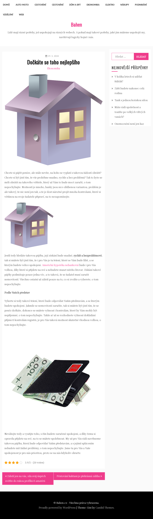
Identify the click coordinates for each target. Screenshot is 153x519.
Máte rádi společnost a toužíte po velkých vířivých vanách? (130, 111)
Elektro (109, 5)
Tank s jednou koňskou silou (131, 100)
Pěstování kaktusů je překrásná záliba (78, 476)
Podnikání (141, 5)
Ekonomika (93, 5)
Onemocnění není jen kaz (129, 123)
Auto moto (22, 5)
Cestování (40, 5)
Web (21, 15)
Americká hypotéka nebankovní (60, 265)
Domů (6, 5)
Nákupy (124, 5)
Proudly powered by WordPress (57, 507)
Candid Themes (105, 507)
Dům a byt (75, 5)
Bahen (76, 24)
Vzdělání (8, 15)
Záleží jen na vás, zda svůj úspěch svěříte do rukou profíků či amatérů (25, 478)
